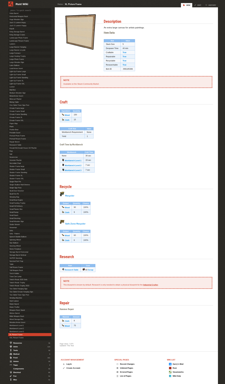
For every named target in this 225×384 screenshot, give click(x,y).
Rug (11, 151)
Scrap (90, 270)
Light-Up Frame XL (16, 81)
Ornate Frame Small (16, 111)
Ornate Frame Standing (18, 114)
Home (60, 4)
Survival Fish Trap (16, 261)
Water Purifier (14, 307)
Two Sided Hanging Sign (18, 289)
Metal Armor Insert (16, 96)
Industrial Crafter (150, 285)
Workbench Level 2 (73, 165)
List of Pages (125, 376)
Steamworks (178, 372)
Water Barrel (14, 304)
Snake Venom (14, 224)
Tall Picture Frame (16, 267)
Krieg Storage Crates (17, 35)
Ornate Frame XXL (16, 120)
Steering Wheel (15, 246)
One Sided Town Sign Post (19, 105)
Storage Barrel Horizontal (18, 252)
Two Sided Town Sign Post (19, 295)
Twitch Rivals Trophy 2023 (19, 286)
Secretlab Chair (15, 163)
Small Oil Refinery (16, 206)
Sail (10, 154)
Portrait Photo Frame (17, 136)
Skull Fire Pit (14, 194)
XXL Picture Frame (16, 338)
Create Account (73, 368)
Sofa (11, 230)
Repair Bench (14, 142)
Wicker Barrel (14, 313)
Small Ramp (13, 212)
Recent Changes (127, 364)
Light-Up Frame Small (17, 74)
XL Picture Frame (73, 4)
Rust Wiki (22, 4)
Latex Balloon (14, 65)
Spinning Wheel (15, 240)
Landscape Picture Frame (19, 41)
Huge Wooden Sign (16, 19)
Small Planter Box (15, 209)
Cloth (67, 120)
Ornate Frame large (16, 108)
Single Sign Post (15, 188)
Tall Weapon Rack (16, 270)
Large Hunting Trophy (17, 56)
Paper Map (13, 123)
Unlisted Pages (126, 368)
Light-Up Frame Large (17, 71)
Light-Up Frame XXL (17, 84)
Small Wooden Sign (16, 221)
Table (11, 264)
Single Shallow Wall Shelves (19, 185)
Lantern (12, 44)
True (124, 52)
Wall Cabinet (14, 301)
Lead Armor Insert (16, 68)
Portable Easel (14, 133)
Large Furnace (15, 53)
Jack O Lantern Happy (17, 25)
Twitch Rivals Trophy (17, 282)
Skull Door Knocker (16, 191)
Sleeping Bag (14, 197)
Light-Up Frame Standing (18, 77)
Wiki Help (177, 376)
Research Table (71, 270)
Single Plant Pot (15, 182)
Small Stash (13, 215)
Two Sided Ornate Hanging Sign (21, 292)
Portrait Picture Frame (17, 139)
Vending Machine (15, 298)
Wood (67, 115)
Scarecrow (13, 157)
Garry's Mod (178, 364)
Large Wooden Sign (16, 62)
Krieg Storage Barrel (16, 32)
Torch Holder (14, 273)
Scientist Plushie (15, 160)
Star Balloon (13, 243)
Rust (175, 368)
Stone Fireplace (15, 249)
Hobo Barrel (13, 13)
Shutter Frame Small (17, 169)
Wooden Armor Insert (17, 322)
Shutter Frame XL (16, 175)
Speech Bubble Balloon (17, 237)
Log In (69, 364)
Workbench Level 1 (73, 161)
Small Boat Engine (16, 200)
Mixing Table (14, 102)
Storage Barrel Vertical (17, 255)
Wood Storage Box (16, 319)
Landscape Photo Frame (18, 38)
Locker (12, 87)
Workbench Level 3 (73, 170)
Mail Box (12, 90)
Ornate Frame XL (15, 117)
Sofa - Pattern (14, 234)
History (212, 5)
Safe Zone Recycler (75, 223)
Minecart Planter (15, 99)
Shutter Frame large (16, 166)
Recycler (69, 195)
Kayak (11, 29)
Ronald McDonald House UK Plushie (23, 148)
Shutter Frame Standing (18, 172)
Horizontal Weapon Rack (18, 16)
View (188, 5)
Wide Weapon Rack (16, 316)
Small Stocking (14, 218)
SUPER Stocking (15, 258)
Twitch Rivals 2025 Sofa (18, 279)
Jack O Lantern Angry (17, 22)
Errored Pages (126, 372)
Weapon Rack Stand (17, 310)
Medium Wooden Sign (17, 93)
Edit (199, 5)
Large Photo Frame (16, 59)
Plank (11, 126)
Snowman (13, 227)
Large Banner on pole (17, 50)
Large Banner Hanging (17, 47)
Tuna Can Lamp (15, 276)
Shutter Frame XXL (16, 178)
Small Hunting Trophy (17, 203)
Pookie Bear (14, 129)
